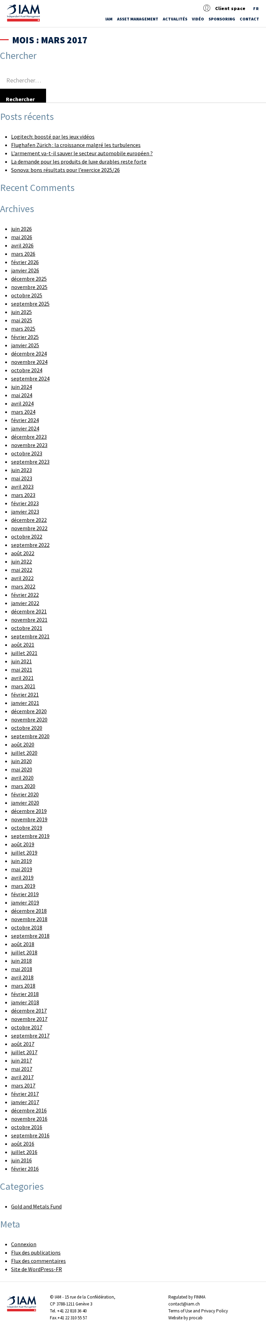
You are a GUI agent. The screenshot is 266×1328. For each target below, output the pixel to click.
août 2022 (22, 553)
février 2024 (25, 420)
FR (256, 8)
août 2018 (22, 944)
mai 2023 (21, 478)
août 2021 (22, 644)
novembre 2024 (29, 361)
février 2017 (25, 1093)
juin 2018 (21, 960)
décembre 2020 (29, 711)
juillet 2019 (24, 852)
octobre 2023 (26, 453)
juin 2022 (21, 561)
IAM (109, 18)
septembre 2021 (30, 636)
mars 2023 (23, 494)
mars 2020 (23, 786)
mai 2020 (21, 769)
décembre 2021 (29, 611)
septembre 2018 (30, 935)
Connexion (23, 1244)
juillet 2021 (24, 652)
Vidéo (198, 18)
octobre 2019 (26, 827)
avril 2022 (22, 578)
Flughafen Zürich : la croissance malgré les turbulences (76, 144)
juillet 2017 (24, 1052)
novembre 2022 (29, 528)
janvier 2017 (25, 1102)
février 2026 (25, 262)
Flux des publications (36, 1252)
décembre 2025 (29, 278)
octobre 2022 (26, 536)
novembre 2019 (29, 819)
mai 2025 (21, 320)
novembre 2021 (29, 619)
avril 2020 (22, 777)
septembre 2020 (30, 736)
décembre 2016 (29, 1110)
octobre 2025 (26, 295)
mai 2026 (21, 237)
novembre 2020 (29, 719)
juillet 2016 (24, 1151)
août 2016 (22, 1143)
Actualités (175, 18)
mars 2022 (23, 586)
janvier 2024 (25, 428)
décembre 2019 (29, 810)
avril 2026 (22, 245)
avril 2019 (22, 877)
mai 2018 (21, 969)
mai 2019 (21, 869)
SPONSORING (222, 18)
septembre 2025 (30, 303)
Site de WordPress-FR (36, 1269)
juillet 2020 (24, 752)
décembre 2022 (29, 519)
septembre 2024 (30, 378)
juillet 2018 (24, 952)
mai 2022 (21, 569)
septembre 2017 (30, 1035)
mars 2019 (23, 885)
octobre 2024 (26, 370)
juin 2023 (21, 469)
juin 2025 (21, 311)
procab (196, 1318)
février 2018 (25, 993)
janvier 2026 (25, 270)
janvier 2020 (25, 802)
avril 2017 (22, 1077)
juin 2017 (21, 1060)
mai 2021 (21, 669)
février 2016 (25, 1168)
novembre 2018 (29, 919)
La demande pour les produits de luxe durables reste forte (79, 161)
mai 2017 (21, 1068)
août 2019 (22, 844)
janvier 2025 (25, 345)
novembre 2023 (29, 445)
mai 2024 (21, 395)
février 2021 (25, 694)
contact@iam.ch (184, 1304)
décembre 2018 (29, 910)
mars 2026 (23, 253)
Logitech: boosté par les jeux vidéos (53, 136)
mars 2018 (23, 985)
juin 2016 (21, 1160)
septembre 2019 (30, 835)
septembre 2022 (30, 544)
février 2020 (25, 794)
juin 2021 (21, 661)
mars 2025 (23, 328)
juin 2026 (21, 228)
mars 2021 (23, 686)
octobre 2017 (26, 1027)
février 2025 (25, 336)
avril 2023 (22, 486)
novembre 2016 (29, 1118)
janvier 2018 (25, 1002)
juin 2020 (21, 761)
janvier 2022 (25, 603)
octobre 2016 (26, 1127)
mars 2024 (23, 411)
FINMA (199, 1297)
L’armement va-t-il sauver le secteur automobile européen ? (82, 153)
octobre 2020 (26, 727)
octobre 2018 (26, 927)
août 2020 (22, 744)
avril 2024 (22, 403)
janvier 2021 (25, 702)
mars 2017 (23, 1085)
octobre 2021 (26, 627)
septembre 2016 (30, 1135)
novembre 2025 (29, 286)
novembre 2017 (29, 1018)
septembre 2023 (30, 461)
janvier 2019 (25, 902)
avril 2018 (22, 977)
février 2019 (25, 894)
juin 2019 (21, 860)
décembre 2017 (29, 1010)
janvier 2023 (25, 511)
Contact (249, 18)
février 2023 (25, 503)
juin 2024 (21, 386)
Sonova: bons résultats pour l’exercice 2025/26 (65, 169)
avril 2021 (22, 677)
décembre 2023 (29, 436)
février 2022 (25, 594)
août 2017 (22, 1043)
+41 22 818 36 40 (72, 1311)
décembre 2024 (29, 353)
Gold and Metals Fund (36, 1206)
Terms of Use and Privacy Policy (198, 1311)
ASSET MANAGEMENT (137, 18)
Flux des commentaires (38, 1260)
